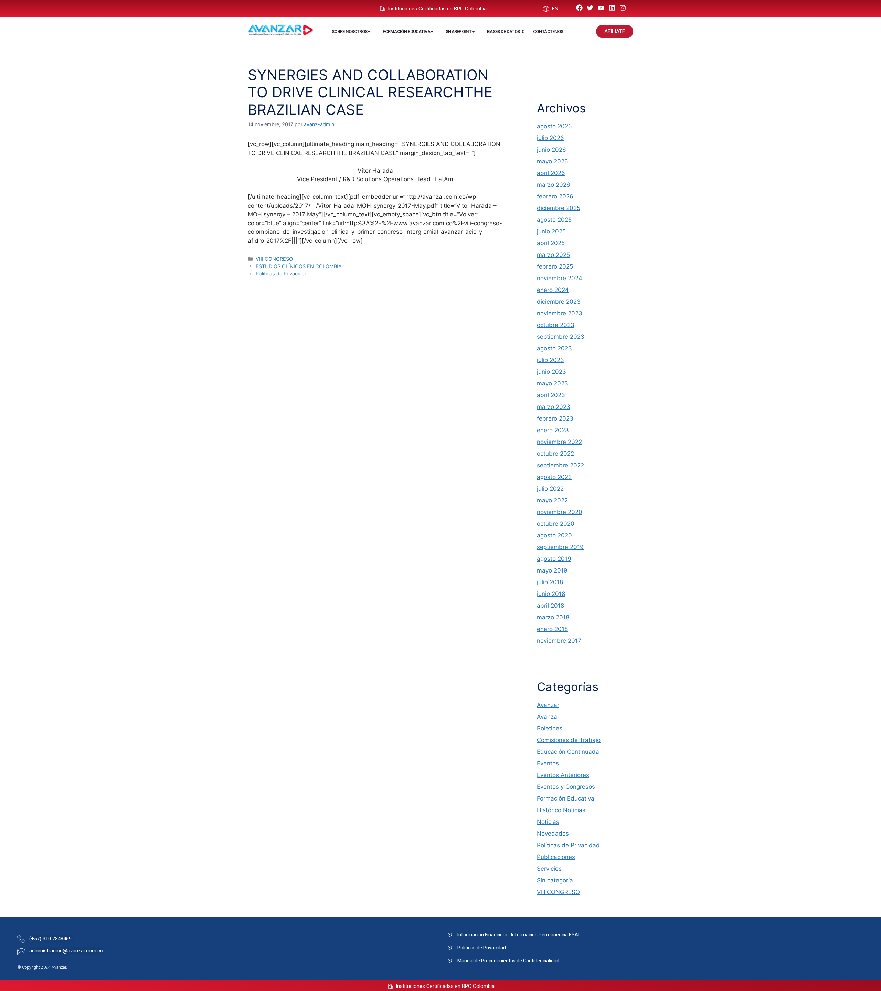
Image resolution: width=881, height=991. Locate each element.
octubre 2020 (555, 523)
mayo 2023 (552, 383)
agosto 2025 (554, 219)
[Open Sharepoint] (473, 31)
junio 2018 (551, 593)
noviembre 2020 (559, 512)
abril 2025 (551, 243)
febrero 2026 (555, 196)
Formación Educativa (565, 798)
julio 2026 (550, 137)
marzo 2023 (553, 406)
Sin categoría (555, 880)
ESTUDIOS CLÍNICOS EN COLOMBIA (299, 266)
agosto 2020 (554, 535)
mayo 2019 (552, 570)
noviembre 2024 (559, 278)
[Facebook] (579, 7)
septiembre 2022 (560, 465)
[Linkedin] (612, 7)
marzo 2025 (553, 254)
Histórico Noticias (561, 810)
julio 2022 (550, 488)
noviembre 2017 (559, 640)
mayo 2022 (552, 500)
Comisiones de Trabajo (569, 740)
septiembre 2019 (560, 547)
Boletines (549, 728)
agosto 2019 (554, 558)
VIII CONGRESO (274, 259)
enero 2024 (553, 289)
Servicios (549, 868)
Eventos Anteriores (563, 775)
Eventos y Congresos (566, 786)
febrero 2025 (555, 266)
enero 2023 (553, 430)
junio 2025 (551, 231)
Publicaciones (556, 856)
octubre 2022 (555, 453)
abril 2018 (550, 605)
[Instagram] (622, 7)
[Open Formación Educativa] (432, 31)
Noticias (548, 821)
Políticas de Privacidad (282, 273)
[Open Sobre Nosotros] (369, 31)
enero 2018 (552, 628)
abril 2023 (551, 395)
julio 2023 (550, 360)
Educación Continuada (568, 751)
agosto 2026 (554, 126)
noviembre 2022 (559, 441)
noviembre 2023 (559, 313)
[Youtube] (601, 7)
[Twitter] (590, 7)
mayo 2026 (552, 161)
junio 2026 (551, 149)
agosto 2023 (554, 348)
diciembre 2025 (558, 208)
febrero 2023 (555, 418)
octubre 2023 (555, 325)
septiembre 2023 (560, 336)
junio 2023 (551, 371)
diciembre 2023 (559, 301)
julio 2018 (550, 582)
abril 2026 (551, 173)
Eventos (548, 763)
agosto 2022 (554, 476)
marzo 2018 (553, 617)
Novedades (553, 833)
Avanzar (548, 704)
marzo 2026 (553, 184)
